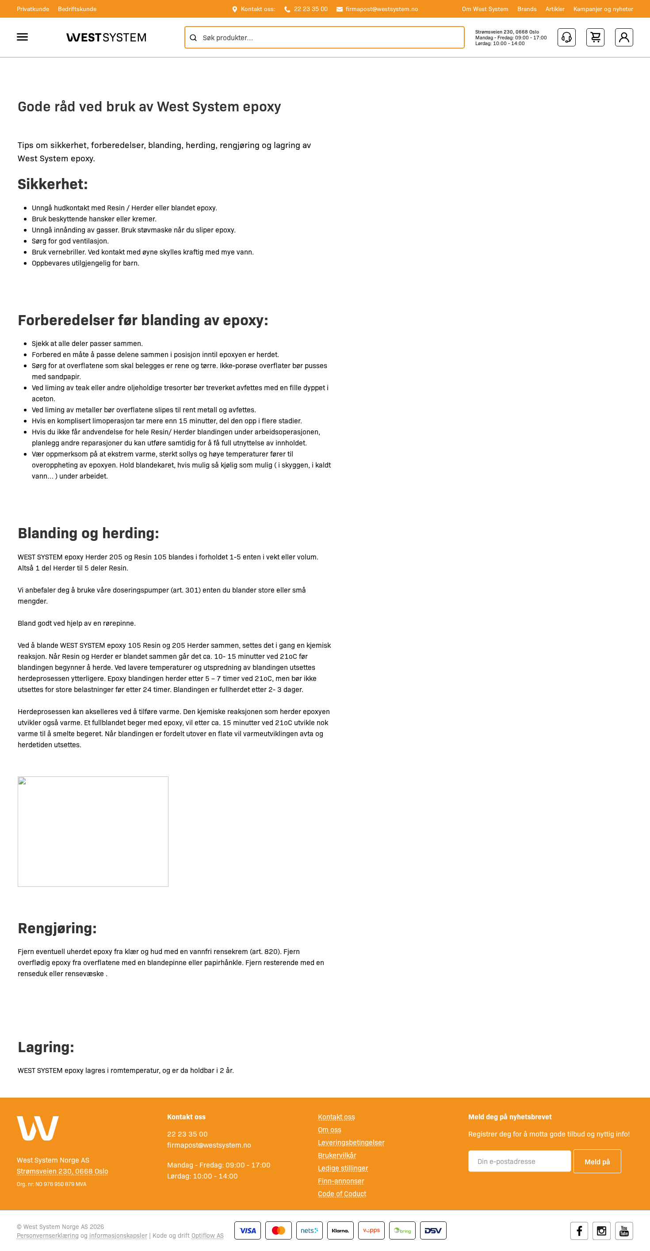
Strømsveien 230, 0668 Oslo (507, 31)
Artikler (555, 8)
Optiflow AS (207, 1235)
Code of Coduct (342, 1193)
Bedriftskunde (77, 8)
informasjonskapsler (118, 1235)
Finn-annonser (341, 1180)
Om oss (329, 1129)
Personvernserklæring (48, 1235)
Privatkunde (33, 8)
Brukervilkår (337, 1155)
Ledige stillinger (343, 1167)
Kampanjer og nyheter (603, 8)
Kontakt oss (336, 1116)
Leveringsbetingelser (351, 1142)
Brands (527, 8)
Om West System (485, 8)
